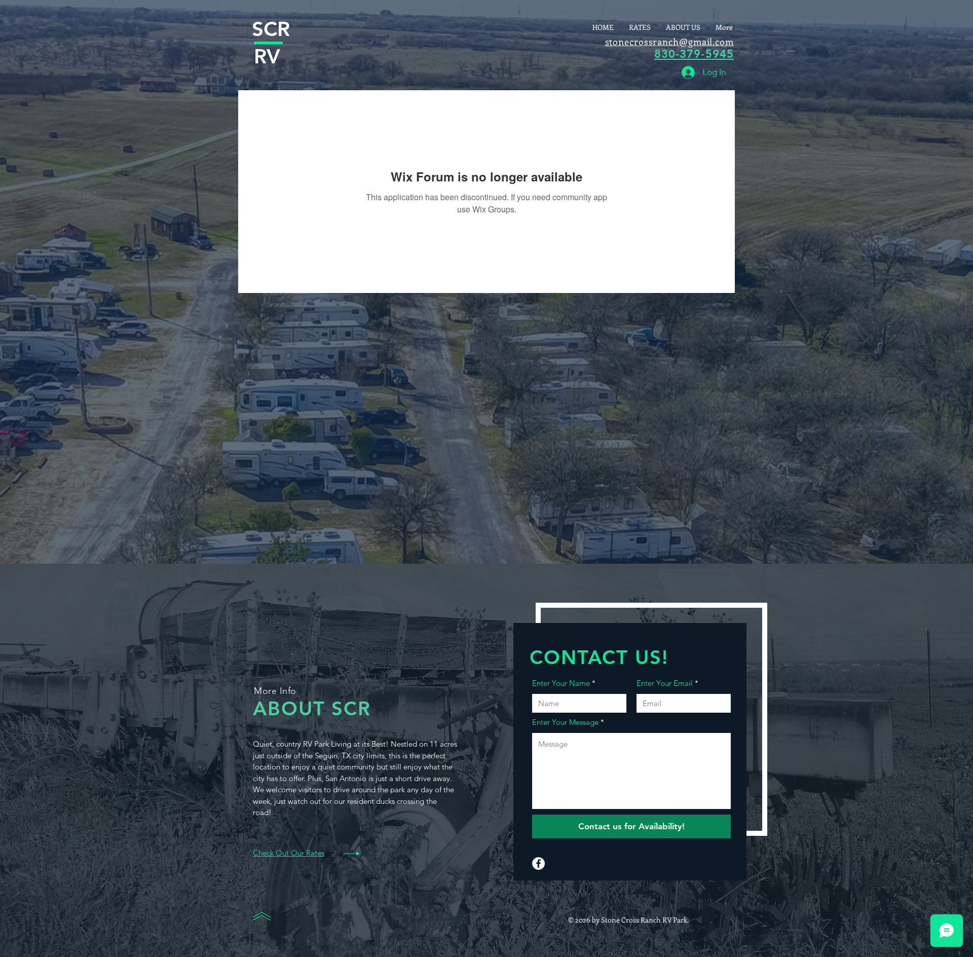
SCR (271, 29)
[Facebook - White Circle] (538, 863)
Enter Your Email (665, 683)
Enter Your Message (565, 722)
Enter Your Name (561, 683)
